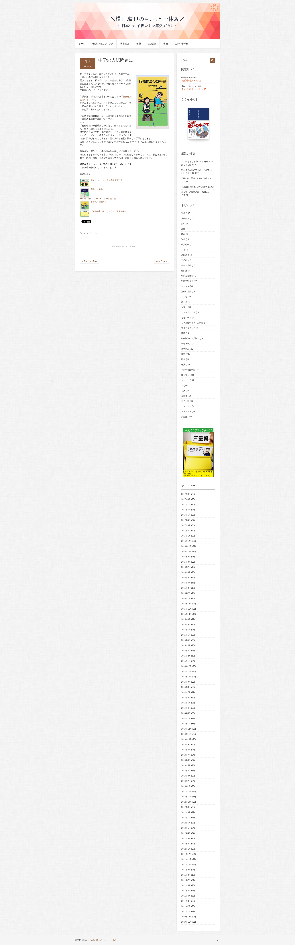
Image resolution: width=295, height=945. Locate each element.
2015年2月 (186, 656)
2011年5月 (186, 890)
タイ (183, 250)
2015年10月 (186, 614)
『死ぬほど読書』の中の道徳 (194, 187)
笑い (183, 224)
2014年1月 (186, 723)
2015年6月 (186, 635)
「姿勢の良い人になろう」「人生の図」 (109, 211)
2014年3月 (186, 713)
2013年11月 (186, 734)
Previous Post (89, 261)
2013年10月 (186, 739)
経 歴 (138, 43)
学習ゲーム (186, 344)
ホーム (82, 43)
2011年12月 (186, 854)
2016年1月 (186, 598)
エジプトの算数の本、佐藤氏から (196, 192)
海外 (183, 239)
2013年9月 (186, 744)
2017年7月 (186, 504)
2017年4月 (186, 520)
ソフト (184, 307)
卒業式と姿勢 (97, 189)
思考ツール (186, 317)
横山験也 (124, 43)
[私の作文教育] (198, 125)
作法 (92, 233)
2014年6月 (186, 697)
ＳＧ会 (184, 297)
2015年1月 (186, 661)
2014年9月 (186, 682)
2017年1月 (186, 536)
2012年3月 (186, 838)
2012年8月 (186, 812)
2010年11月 (186, 922)
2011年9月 (186, 870)
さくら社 (185, 401)
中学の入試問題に (99, 202)
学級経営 (185, 218)
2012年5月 (186, 828)
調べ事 (184, 302)
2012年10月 (186, 802)
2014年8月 (186, 687)
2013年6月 (186, 760)
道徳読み (185, 349)
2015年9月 (186, 619)
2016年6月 (186, 572)
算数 (183, 354)
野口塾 (184, 270)
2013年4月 (186, 770)
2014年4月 (186, 708)
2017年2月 (186, 530)
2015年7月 (186, 630)
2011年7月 (186, 880)
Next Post (161, 261)
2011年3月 (186, 901)
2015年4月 (186, 645)
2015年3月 (186, 650)
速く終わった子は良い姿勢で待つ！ (107, 180)
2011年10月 (186, 864)
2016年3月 (186, 588)
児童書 (184, 396)
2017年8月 (186, 499)
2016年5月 (186, 577)
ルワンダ (185, 286)
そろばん (185, 260)
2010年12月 (186, 917)
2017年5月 (186, 515)
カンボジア (186, 406)
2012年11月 (186, 797)
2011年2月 (186, 906)
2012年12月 (186, 791)
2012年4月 (186, 833)
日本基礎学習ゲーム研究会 (193, 323)
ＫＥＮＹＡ (186, 411)
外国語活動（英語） (190, 338)
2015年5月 (186, 640)
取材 (183, 234)
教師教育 (185, 255)
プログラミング (188, 328)
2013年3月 (186, 776)
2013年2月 (186, 781)
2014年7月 (186, 692)
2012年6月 (186, 823)
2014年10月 (186, 677)
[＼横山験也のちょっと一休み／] (147, 38)
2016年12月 (186, 541)
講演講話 (152, 43)
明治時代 (185, 244)
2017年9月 (186, 494)
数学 (183, 359)
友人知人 (185, 375)
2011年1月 (186, 911)
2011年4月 (186, 896)
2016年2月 (186, 593)
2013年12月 (186, 729)
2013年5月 (186, 765)
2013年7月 (186, 755)
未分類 (184, 417)
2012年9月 (186, 807)
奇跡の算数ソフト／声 (102, 43)
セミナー (185, 380)
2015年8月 (186, 624)
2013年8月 (186, 750)
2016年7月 (186, 567)
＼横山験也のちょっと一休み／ (104, 940)
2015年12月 (186, 603)
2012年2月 (186, 843)
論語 (183, 333)
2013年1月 (186, 786)
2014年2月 (186, 718)
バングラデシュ (188, 312)
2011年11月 (186, 859)
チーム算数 (186, 265)
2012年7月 (186, 817)
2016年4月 (186, 583)
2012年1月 (186, 849)
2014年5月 (186, 703)
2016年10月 (186, 551)
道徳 (183, 213)
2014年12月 (186, 666)
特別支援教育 (187, 276)
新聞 (183, 229)
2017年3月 (186, 525)
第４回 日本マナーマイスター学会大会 (98, 199)
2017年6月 (186, 510)
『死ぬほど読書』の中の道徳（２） (197, 178)
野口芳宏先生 (187, 281)
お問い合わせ (181, 43)
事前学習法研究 (188, 370)
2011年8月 (186, 875)
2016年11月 (186, 546)
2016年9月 (186, 557)
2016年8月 (186, 562)
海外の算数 (186, 291)
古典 (183, 390)
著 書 (165, 43)
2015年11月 (186, 609)
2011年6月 (186, 885)
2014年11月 (186, 671)
